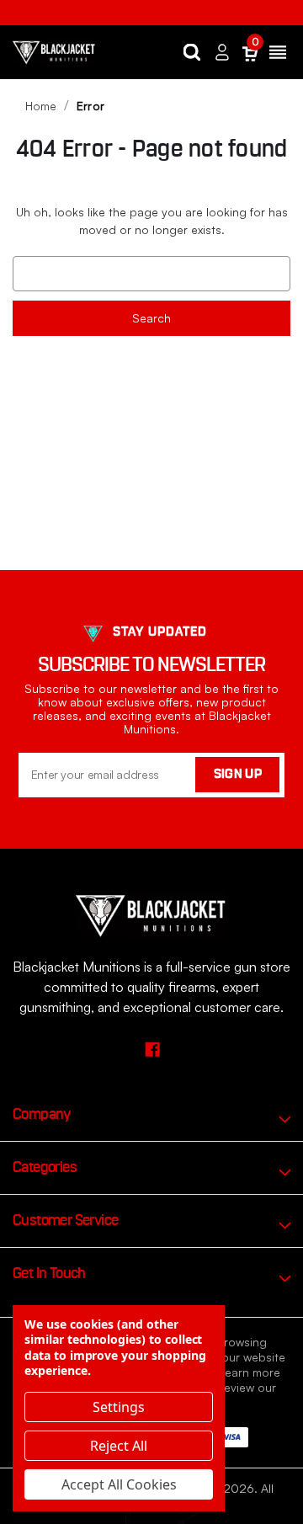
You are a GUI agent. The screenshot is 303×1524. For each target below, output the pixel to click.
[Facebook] (152, 1048)
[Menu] (277, 52)
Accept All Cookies (119, 1484)
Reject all (118, 1445)
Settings (119, 1407)
